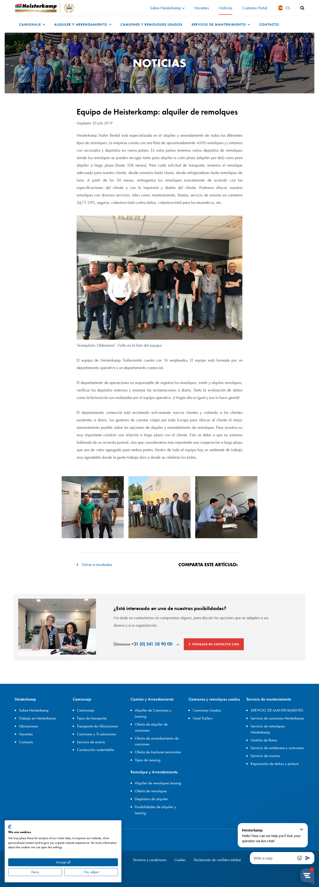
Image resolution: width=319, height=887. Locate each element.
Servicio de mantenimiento (219, 24)
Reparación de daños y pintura (275, 763)
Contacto (269, 24)
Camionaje (30, 24)
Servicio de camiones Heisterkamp (277, 718)
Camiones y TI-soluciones (96, 734)
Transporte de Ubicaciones (97, 726)
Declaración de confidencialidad (217, 859)
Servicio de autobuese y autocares (277, 747)
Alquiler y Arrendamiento (81, 24)
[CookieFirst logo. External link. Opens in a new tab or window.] (10, 827)
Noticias (225, 7)
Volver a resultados (97, 564)
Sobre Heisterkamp (166, 7)
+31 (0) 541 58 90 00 (151, 644)
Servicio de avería (91, 741)
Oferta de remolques (151, 790)
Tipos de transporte (91, 718)
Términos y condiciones (150, 859)
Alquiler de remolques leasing (158, 783)
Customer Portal (254, 7)
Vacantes (201, 7)
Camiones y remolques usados (151, 24)
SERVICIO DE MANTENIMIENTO (277, 710)
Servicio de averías (265, 755)
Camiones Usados (207, 710)
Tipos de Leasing (147, 759)
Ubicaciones (28, 726)
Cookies (180, 859)
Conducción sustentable (95, 749)
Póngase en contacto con (215, 644)
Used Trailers (203, 718)
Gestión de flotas (264, 740)
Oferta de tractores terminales (158, 751)
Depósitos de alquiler (151, 798)
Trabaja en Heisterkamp (37, 718)
